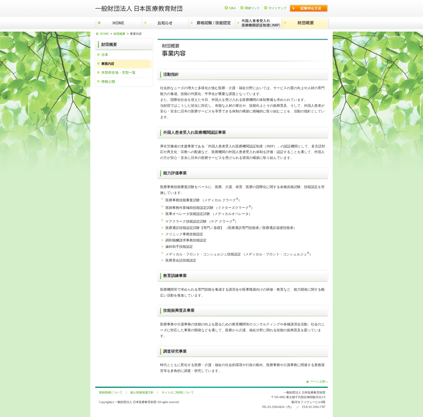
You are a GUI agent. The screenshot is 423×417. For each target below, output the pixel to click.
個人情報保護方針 (142, 392)
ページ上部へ (319, 381)
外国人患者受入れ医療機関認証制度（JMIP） (258, 23)
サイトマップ (277, 8)
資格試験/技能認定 (211, 23)
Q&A (232, 8)
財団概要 (304, 23)
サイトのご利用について (178, 392)
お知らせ (165, 23)
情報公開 (108, 81)
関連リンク (252, 8)
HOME (118, 23)
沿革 (104, 55)
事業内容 (107, 64)
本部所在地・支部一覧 (118, 72)
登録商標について (110, 392)
